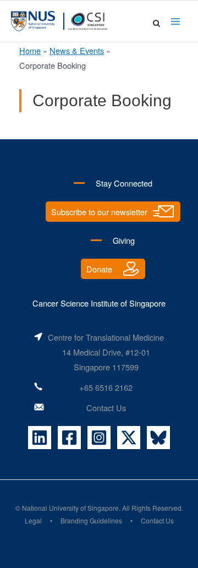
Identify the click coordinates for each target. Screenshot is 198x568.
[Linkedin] (39, 437)
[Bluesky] (158, 437)
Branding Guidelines (91, 520)
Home (30, 50)
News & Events (77, 50)
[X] (128, 437)
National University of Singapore (70, 507)
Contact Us (106, 407)
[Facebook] (69, 437)
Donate (99, 269)
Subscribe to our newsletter (99, 211)
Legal (33, 520)
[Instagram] (99, 437)
